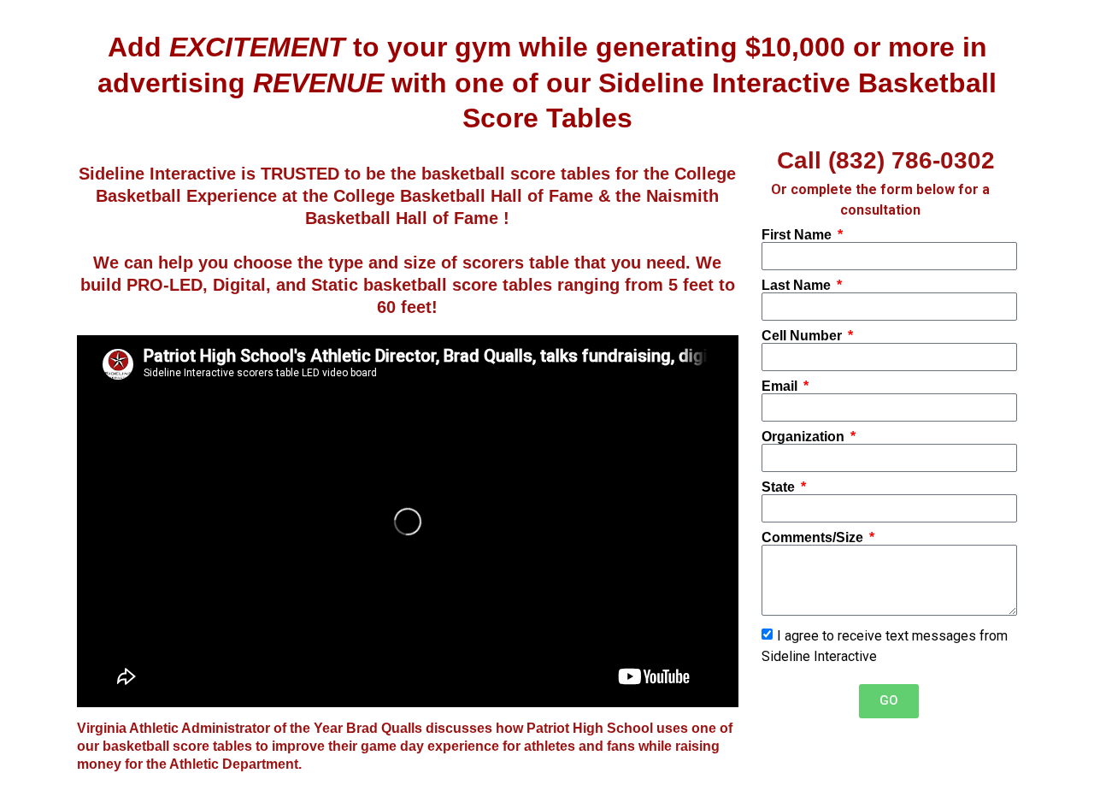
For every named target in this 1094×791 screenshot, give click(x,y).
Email (781, 386)
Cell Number (803, 336)
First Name (798, 235)
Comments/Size (814, 538)
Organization (805, 437)
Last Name (798, 285)
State (780, 487)
